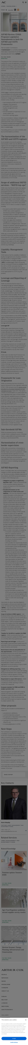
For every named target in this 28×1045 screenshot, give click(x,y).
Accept (14, 1038)
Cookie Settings (14, 1042)
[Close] (25, 1020)
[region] (14, 1031)
